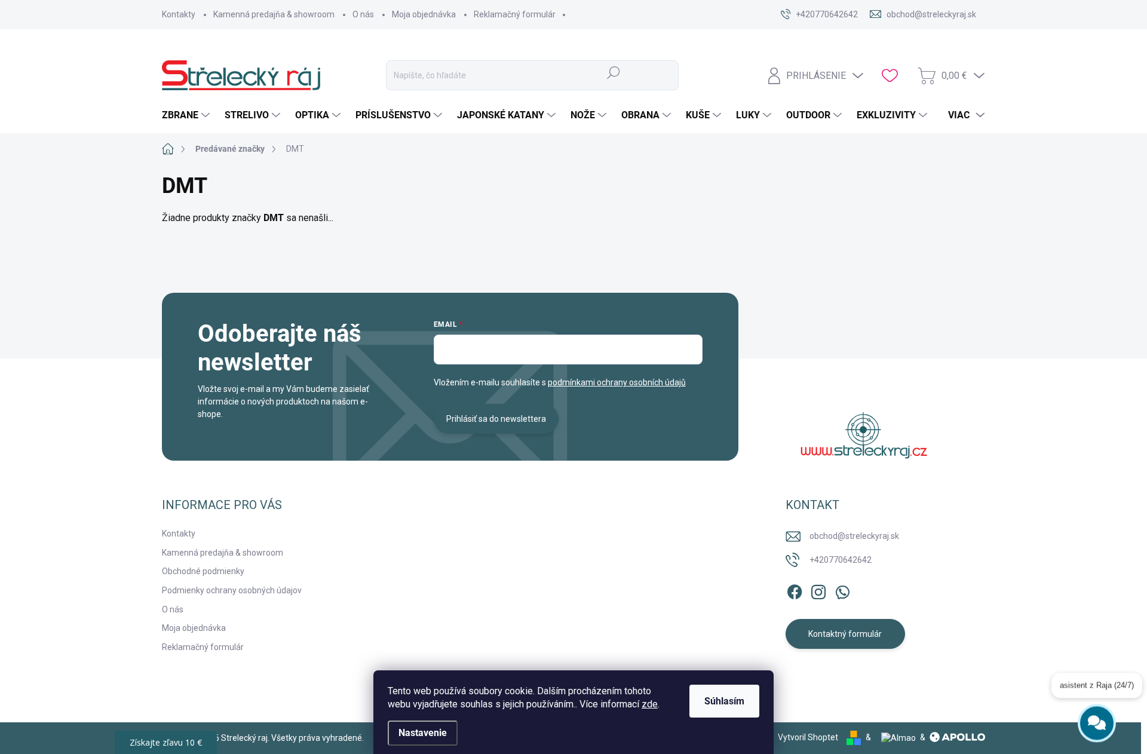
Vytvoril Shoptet (808, 737)
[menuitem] (187, 115)
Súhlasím (724, 701)
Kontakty (178, 14)
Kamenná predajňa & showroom (274, 14)
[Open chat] (1097, 719)
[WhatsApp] (842, 590)
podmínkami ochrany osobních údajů (617, 382)
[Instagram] (818, 590)
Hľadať (613, 72)
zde (650, 704)
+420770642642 (840, 560)
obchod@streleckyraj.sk (854, 536)
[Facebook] (794, 590)
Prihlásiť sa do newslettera (496, 419)
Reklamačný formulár (515, 14)
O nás (363, 14)
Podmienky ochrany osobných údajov (232, 590)
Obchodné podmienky (203, 571)
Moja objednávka (424, 14)
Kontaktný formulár (845, 634)
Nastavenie (422, 732)
